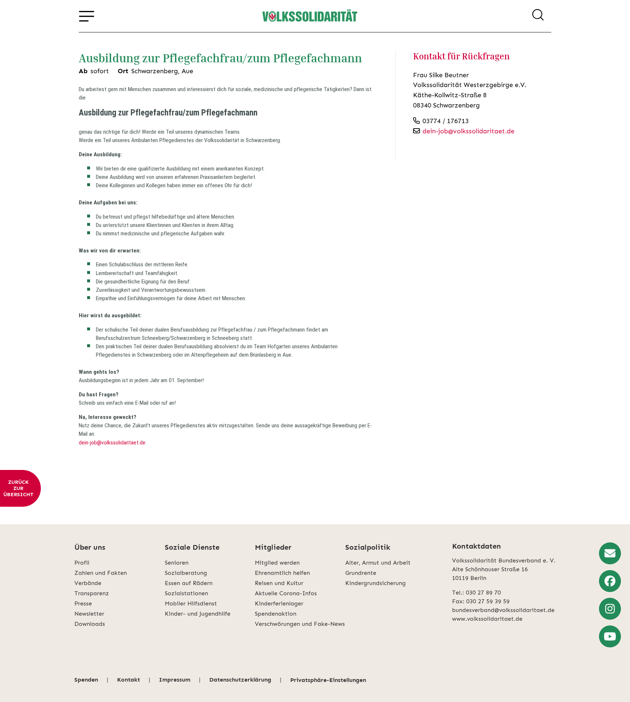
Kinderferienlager (279, 603)
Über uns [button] (89, 547)
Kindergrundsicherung (375, 583)
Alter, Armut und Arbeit (378, 562)
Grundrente (360, 572)
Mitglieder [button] (273, 547)
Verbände (87, 583)
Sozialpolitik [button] (367, 547)
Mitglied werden (277, 562)
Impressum (174, 679)
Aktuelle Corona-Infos (286, 593)
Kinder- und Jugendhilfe (197, 613)
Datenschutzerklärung (240, 679)
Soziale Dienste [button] (192, 547)
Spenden (86, 679)
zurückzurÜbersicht (18, 488)
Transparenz (91, 593)
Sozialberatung (186, 572)
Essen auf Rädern (189, 583)
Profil (81, 562)
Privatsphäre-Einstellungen (328, 679)
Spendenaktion (275, 613)
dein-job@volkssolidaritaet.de (112, 442)
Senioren (176, 562)
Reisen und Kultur (279, 583)
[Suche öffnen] (538, 16)
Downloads (89, 623)
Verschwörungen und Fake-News (300, 623)
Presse (83, 603)
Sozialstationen (186, 593)
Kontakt (128, 679)
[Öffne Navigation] (86, 16)
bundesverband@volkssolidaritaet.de (503, 610)
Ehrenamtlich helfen (282, 572)
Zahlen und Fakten (100, 572)
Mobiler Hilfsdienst (191, 603)
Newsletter (89, 613)
